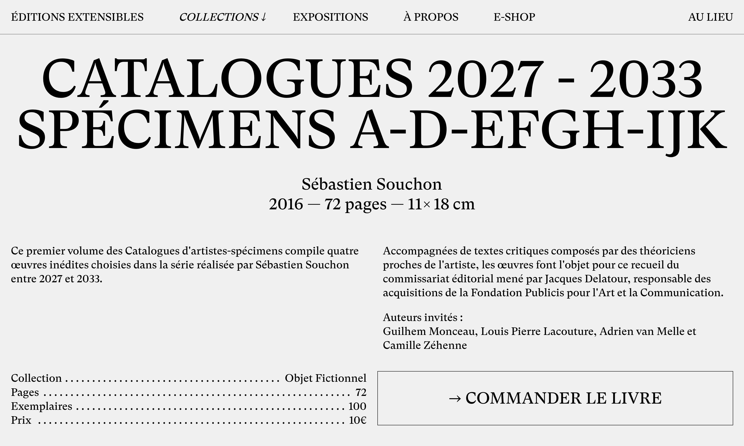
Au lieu (710, 17)
